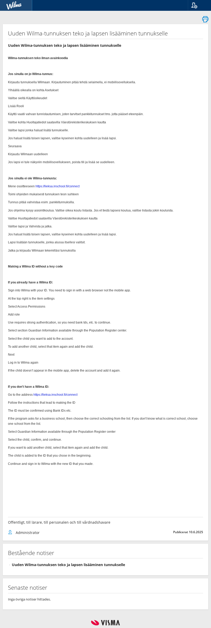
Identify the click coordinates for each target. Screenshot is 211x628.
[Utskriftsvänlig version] (205, 20)
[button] (197, 5)
